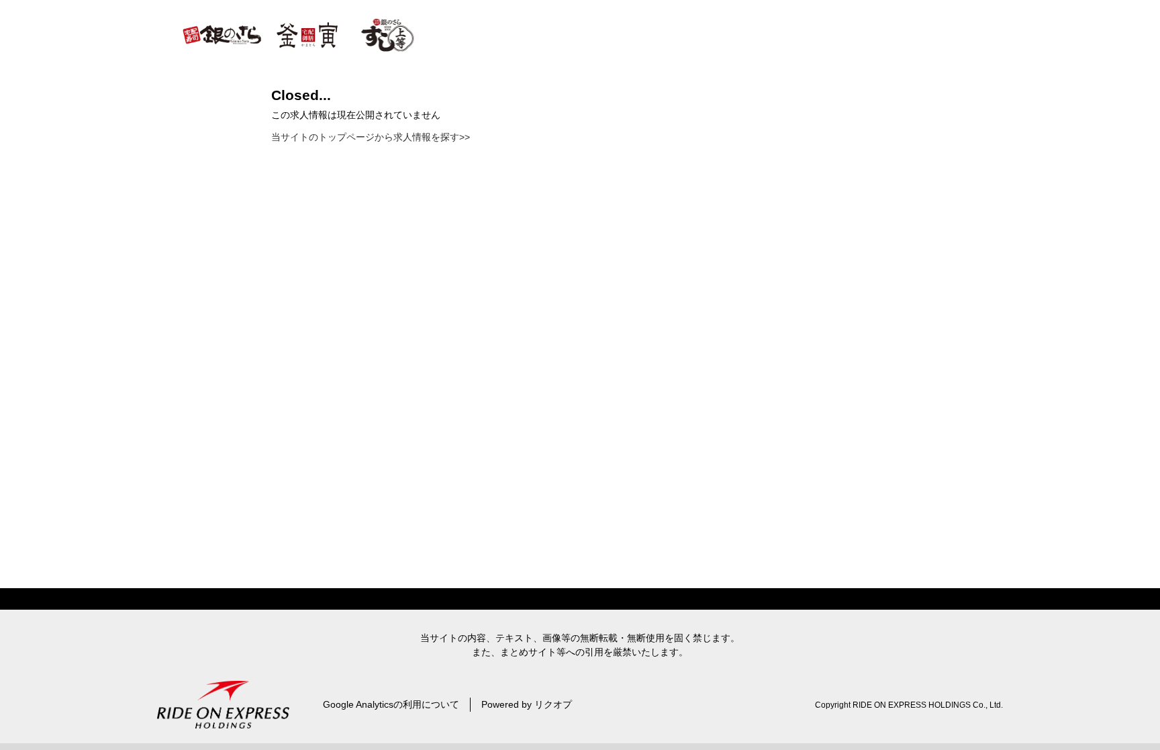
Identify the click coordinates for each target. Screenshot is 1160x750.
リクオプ (553, 704)
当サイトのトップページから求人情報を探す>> (370, 137)
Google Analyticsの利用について (391, 704)
